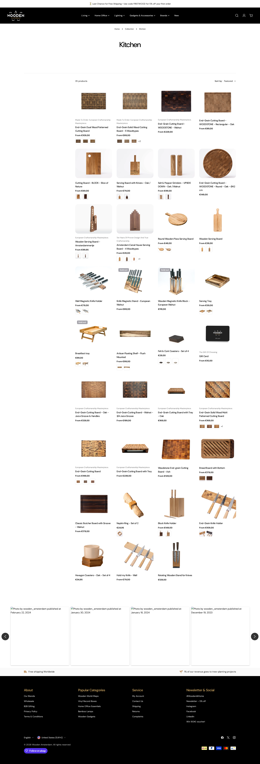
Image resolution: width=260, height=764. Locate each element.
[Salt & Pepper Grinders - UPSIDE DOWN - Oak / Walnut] (176, 163)
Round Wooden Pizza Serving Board (175, 238)
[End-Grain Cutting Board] (93, 448)
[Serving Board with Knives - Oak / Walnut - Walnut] (127, 197)
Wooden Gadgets (86, 716)
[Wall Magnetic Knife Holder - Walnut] (85, 311)
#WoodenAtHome (195, 696)
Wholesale (29, 701)
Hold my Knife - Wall (127, 575)
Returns (136, 711)
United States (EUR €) (52, 737)
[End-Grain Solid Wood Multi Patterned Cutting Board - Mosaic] (202, 426)
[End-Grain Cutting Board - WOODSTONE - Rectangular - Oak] (217, 101)
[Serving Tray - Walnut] (209, 311)
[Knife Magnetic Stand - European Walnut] (135, 281)
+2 (139, 141)
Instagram (191, 706)
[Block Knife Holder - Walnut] (161, 534)
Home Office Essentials (89, 706)
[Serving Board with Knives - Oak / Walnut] (135, 163)
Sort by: (218, 81)
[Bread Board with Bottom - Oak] (202, 478)
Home (117, 29)
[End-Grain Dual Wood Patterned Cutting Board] (93, 101)
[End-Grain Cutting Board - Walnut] (78, 482)
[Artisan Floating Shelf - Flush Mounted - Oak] (120, 367)
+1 (139, 259)
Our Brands (29, 696)
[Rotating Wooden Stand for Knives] (176, 556)
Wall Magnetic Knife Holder (88, 301)
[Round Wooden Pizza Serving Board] (176, 219)
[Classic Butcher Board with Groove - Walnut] (93, 504)
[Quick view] (107, 93)
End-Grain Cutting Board (88, 471)
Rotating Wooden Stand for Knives (175, 575)
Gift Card (203, 356)
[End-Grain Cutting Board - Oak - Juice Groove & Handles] (93, 389)
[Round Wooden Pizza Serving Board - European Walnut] (168, 249)
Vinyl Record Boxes (87, 701)
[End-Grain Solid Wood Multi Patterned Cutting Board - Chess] (209, 426)
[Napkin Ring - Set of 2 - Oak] (120, 534)
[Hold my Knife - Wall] (135, 556)
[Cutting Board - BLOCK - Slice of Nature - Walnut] (85, 197)
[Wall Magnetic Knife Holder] (93, 281)
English (27, 737)
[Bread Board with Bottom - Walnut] (209, 478)
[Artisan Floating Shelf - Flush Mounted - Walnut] (127, 367)
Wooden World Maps (88, 696)
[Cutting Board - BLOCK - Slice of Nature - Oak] (78, 197)
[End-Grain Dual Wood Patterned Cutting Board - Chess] (78, 141)
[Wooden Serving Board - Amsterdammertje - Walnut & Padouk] (85, 256)
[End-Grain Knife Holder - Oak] (202, 534)
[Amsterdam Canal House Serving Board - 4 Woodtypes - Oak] (120, 259)
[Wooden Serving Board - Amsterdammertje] (93, 219)
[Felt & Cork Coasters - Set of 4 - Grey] (168, 361)
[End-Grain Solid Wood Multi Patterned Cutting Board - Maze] (217, 426)
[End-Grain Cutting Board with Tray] (135, 448)
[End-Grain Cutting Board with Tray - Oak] (176, 389)
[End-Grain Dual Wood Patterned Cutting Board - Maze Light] (93, 141)
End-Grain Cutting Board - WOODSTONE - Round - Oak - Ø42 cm (217, 186)
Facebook (191, 711)
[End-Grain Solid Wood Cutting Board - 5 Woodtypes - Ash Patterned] (134, 141)
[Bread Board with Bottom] (217, 448)
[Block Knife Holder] (176, 504)
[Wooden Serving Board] (217, 219)
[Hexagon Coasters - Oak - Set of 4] (93, 556)
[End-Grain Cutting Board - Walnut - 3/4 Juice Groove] (135, 389)
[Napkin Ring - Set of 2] (135, 504)
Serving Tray (205, 301)
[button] (40, 636)
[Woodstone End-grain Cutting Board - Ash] (176, 448)
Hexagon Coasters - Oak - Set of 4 (92, 575)
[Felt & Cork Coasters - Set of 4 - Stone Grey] (175, 361)
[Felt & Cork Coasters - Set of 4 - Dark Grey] (161, 361)
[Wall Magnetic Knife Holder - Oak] (78, 311)
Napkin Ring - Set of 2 (127, 523)
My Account (138, 696)
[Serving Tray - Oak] (202, 311)
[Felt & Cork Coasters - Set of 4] (176, 332)
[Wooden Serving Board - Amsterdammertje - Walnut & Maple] (78, 256)
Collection (129, 29)
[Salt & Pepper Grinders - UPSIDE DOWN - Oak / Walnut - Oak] (161, 197)
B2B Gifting (29, 706)
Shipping (136, 706)
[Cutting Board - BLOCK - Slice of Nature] (93, 163)
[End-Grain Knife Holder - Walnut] (209, 534)
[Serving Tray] (217, 281)
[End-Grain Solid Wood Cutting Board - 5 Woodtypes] (135, 101)
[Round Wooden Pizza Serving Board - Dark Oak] (161, 249)
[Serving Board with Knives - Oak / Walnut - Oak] (120, 197)
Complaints (137, 716)
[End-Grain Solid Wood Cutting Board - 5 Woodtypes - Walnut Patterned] (120, 141)
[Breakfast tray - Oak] (78, 364)
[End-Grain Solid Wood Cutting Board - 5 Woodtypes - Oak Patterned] (127, 141)
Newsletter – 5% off (196, 701)
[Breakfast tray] (93, 334)
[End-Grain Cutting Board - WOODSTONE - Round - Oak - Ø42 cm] (217, 163)
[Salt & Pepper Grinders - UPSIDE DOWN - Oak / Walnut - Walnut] (168, 197)
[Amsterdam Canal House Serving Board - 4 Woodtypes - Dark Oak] (134, 259)
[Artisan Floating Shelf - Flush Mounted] (135, 334)
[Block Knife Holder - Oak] (168, 534)
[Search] (237, 15)
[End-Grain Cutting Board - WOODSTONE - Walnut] (176, 101)
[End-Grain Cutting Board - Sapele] (93, 482)
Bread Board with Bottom (212, 467)
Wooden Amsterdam (42, 744)
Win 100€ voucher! (195, 721)
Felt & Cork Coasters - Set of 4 (173, 351)
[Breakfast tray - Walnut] (85, 364)
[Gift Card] (217, 333)
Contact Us (137, 701)
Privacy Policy (30, 711)
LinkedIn (190, 716)
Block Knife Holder (167, 523)
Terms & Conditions (33, 716)
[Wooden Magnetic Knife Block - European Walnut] (176, 281)
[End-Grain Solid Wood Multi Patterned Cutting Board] (217, 389)
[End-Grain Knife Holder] (217, 504)
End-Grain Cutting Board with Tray (134, 471)
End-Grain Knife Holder (211, 523)
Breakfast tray (82, 353)
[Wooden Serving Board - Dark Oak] (202, 249)
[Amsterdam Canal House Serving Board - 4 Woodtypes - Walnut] (127, 259)
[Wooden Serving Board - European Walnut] (209, 249)
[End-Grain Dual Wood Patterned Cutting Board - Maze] (85, 141)
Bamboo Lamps (85, 711)
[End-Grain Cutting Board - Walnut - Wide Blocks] (85, 482)
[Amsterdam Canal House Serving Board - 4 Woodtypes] (135, 219)
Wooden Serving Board (210, 238)
